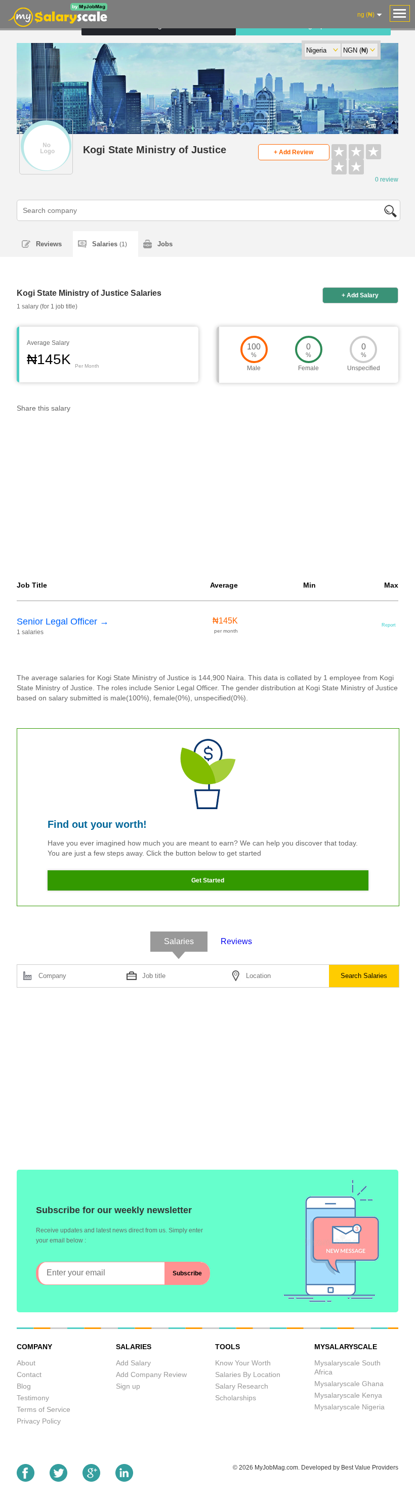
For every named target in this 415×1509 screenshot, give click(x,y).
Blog (24, 1386)
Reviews (49, 244)
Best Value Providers (369, 1467)
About (26, 1363)
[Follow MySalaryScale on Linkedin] (124, 1479)
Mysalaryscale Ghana (349, 1384)
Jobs (165, 244)
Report (389, 625)
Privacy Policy (39, 1421)
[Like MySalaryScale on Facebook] (25, 1479)
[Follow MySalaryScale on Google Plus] (91, 1479)
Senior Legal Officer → (63, 621)
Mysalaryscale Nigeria (349, 1407)
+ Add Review (293, 152)
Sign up (128, 1386)
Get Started (207, 880)
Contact (29, 1374)
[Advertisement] (207, 499)
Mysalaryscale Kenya (348, 1395)
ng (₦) (366, 14)
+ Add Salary (360, 295)
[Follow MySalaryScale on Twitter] (58, 1479)
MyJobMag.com (276, 1467)
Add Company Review (151, 1374)
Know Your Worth (243, 1363)
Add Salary (133, 1363)
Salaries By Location (247, 1374)
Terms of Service (43, 1409)
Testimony (33, 1398)
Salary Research (241, 1386)
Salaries (109, 244)
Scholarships (235, 1398)
